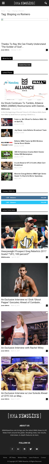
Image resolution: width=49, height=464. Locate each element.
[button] (46, 3)
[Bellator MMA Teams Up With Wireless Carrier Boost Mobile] (7, 144)
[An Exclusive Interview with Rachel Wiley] (24, 328)
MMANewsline (5, 109)
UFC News (12, 457)
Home (3, 11)
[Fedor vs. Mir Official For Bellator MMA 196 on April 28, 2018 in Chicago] (7, 122)
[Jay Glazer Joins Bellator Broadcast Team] (7, 133)
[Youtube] (37, 449)
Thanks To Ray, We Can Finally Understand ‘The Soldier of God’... (23, 45)
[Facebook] (12, 449)
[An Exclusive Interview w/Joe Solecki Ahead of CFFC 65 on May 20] (24, 373)
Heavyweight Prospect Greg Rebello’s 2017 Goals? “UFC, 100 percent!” (23, 252)
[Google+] (18, 449)
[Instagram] (24, 449)
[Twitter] (30, 449)
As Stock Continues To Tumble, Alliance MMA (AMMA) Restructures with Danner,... (23, 104)
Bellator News (22, 457)
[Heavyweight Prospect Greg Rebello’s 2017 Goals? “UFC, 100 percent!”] (24, 231)
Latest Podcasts (34, 457)
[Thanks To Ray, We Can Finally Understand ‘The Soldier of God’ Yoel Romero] (24, 29)
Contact (43, 457)
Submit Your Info (24, 65)
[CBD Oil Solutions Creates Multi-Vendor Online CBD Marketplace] (7, 155)
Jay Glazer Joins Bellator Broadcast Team (30, 130)
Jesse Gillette (5, 50)
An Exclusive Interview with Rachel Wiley (22, 347)
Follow (43, 197)
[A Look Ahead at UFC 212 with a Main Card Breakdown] (7, 166)
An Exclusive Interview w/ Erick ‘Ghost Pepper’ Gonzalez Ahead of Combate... (21, 301)
